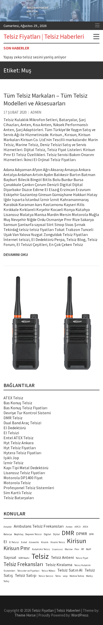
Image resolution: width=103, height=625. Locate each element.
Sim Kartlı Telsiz (18, 492)
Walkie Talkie (77, 576)
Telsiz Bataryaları (19, 497)
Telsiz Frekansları (23, 564)
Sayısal (10, 557)
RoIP (88, 549)
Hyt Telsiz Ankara (19, 442)
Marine (68, 549)
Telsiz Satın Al (69, 570)
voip (65, 576)
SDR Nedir (24, 558)
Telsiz (40, 556)
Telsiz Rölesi (48, 570)
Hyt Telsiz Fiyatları (20, 447)
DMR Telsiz (13, 417)
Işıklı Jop (11, 457)
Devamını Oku (16, 254)
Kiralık (44, 542)
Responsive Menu (97, 25)
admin (35, 112)
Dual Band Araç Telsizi (22, 422)
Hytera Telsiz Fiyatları (22, 452)
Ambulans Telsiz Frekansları (39, 526)
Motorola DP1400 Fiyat (23, 477)
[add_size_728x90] (52, 324)
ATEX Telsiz (13, 397)
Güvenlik (34, 542)
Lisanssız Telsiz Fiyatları (24, 472)
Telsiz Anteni (62, 557)
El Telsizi (11, 432)
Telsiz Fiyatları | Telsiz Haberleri (44, 36)
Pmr (76, 549)
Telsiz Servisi (45, 576)
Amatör (8, 526)
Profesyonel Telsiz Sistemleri (29, 487)
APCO (77, 526)
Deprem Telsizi (33, 534)
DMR (68, 533)
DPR (91, 534)
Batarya (8, 534)
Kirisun (76, 541)
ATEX (85, 526)
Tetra (58, 576)
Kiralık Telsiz (57, 542)
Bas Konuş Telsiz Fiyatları (25, 407)
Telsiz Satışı (25, 575)
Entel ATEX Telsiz (19, 437)
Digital (47, 534)
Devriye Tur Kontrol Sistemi (27, 412)
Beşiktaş (18, 534)
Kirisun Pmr (17, 548)
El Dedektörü (15, 427)
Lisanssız (57, 549)
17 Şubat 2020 (15, 112)
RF (82, 549)
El (5, 541)
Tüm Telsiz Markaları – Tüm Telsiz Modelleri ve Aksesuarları (46, 99)
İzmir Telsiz (14, 462)
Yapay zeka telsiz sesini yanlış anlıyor (35, 56)
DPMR (81, 533)
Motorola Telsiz (17, 482)
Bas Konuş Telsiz (18, 402)
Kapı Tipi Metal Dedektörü (26, 467)
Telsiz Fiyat (82, 558)
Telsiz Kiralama (58, 564)
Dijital (56, 534)
